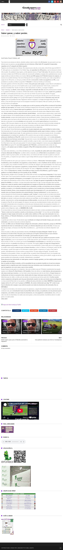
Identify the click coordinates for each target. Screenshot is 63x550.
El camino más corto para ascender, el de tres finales (9, 329)
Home (2, 30)
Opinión (8, 30)
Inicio (2, 24)
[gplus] (55, 2)
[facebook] (49, 2)
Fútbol (44, 330)
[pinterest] (58, 2)
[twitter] (52, 2)
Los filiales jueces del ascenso (31, 330)
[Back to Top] (60, 548)
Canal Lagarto (30, 547)
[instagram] (61, 2)
